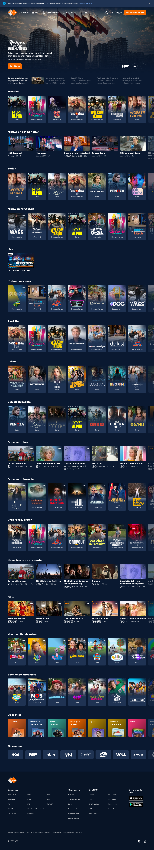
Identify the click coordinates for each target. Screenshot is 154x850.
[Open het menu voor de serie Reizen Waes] (23, 215)
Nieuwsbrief (72, 809)
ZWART (50, 804)
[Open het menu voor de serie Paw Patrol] (104, 640)
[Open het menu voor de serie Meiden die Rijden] (83, 287)
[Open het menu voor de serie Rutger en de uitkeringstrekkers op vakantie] (124, 526)
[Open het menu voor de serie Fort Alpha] (23, 98)
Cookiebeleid (56, 833)
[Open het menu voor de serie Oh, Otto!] (144, 175)
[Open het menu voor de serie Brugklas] (63, 680)
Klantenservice (73, 818)
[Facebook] (139, 842)
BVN (90, 809)
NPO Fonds (112, 799)
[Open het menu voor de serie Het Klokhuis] (124, 680)
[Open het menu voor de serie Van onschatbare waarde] (124, 98)
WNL (49, 799)
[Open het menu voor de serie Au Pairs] (63, 287)
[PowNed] (33, 754)
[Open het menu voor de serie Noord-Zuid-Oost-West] (23, 287)
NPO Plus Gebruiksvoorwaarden (38, 833)
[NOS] (15, 754)
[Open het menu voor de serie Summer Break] (23, 680)
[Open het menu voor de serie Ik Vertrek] (104, 287)
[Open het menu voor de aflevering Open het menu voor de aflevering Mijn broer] (115, 448)
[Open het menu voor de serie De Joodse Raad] (63, 408)
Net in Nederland (114, 809)
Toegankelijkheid (74, 799)
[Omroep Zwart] (138, 754)
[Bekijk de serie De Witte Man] (17, 496)
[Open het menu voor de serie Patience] (43, 368)
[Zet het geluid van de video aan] (135, 66)
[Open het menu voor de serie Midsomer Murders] (23, 368)
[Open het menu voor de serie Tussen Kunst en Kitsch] (144, 215)
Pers (69, 804)
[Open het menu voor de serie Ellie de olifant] (124, 640)
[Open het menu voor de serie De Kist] (124, 327)
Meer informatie (85, 3)
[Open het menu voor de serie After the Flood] (63, 368)
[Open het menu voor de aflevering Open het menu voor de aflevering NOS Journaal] (31, 138)
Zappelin (92, 794)
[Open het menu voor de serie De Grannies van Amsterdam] (43, 98)
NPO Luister (93, 814)
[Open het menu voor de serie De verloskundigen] (104, 327)
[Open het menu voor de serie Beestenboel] (104, 215)
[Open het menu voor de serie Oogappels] (144, 408)
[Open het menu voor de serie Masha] (23, 640)
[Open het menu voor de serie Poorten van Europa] (43, 485)
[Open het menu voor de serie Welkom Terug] (104, 98)
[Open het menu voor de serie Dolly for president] (63, 98)
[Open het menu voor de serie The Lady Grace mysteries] (104, 680)
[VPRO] (86, 754)
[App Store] (136, 798)
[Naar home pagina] (12, 12)
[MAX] (103, 754)
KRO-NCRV (12, 814)
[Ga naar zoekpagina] (106, 12)
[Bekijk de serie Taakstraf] (137, 692)
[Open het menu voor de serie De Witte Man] (23, 485)
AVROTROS (12, 794)
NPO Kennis (112, 794)
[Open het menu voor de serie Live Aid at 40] (144, 485)
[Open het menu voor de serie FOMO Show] (83, 98)
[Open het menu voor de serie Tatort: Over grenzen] (144, 368)
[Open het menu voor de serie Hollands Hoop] (104, 408)
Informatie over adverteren (72, 833)
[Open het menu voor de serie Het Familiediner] (83, 327)
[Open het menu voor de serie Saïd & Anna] (83, 640)
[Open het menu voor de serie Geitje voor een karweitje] (144, 640)
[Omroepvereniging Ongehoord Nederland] (68, 754)
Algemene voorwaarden (16, 833)
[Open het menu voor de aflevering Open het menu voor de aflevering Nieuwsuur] (59, 138)
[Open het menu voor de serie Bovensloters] (83, 368)
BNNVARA (11, 799)
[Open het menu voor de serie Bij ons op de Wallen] (144, 526)
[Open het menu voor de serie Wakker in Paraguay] (104, 526)
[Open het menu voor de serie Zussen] (63, 175)
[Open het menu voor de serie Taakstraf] (144, 680)
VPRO (49, 794)
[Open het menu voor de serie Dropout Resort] (83, 526)
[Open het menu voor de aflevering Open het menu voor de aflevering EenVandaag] (115, 138)
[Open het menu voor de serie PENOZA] (124, 175)
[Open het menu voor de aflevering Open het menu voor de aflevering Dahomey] (115, 566)
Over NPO (71, 794)
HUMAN (10, 809)
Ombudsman (112, 804)
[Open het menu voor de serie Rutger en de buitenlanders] (43, 215)
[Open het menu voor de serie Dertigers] (104, 175)
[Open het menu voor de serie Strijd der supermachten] (124, 485)
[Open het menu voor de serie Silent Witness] (104, 368)
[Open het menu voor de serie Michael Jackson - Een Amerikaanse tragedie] (63, 485)
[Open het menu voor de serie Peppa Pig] (63, 640)
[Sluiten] (149, 3)
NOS (29, 799)
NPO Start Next (94, 804)
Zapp (90, 799)
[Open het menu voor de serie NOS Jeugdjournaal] (43, 680)
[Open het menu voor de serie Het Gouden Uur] (124, 408)
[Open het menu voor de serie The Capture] (124, 368)
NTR (28, 804)
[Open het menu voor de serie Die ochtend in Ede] (83, 485)
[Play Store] (136, 804)
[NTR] (50, 754)
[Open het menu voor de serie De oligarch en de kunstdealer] (104, 485)
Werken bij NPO (74, 814)
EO (9, 804)
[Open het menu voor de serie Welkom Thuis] (83, 680)
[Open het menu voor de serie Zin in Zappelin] (43, 640)
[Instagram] (144, 842)
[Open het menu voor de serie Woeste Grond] (144, 98)
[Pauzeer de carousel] (143, 66)
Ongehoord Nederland (35, 809)
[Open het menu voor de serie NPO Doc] (124, 287)
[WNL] (121, 754)
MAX (29, 794)
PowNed (30, 814)
